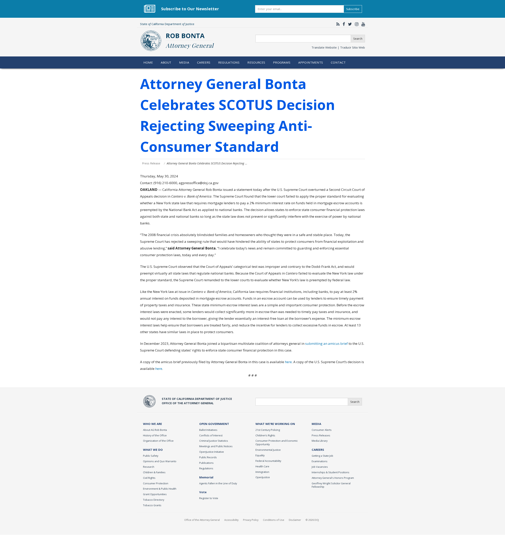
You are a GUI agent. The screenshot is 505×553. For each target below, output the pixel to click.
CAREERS (318, 450)
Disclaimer (295, 520)
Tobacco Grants (152, 505)
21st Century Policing (267, 430)
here (288, 362)
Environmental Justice (268, 450)
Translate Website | (338, 47)
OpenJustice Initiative (211, 452)
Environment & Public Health (159, 488)
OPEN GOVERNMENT (214, 424)
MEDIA (316, 424)
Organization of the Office (158, 440)
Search (357, 38)
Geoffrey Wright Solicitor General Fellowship (331, 485)
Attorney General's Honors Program (333, 478)
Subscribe (352, 9)
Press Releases (321, 435)
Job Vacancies (320, 467)
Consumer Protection (155, 483)
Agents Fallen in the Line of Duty (218, 483)
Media (184, 62)
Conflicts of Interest (211, 435)
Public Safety (150, 455)
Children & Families (154, 472)
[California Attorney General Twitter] (349, 24)
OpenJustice (262, 477)
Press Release (151, 163)
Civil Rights (149, 478)
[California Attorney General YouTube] (362, 24)
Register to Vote (208, 498)
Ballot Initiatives (208, 430)
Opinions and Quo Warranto (159, 461)
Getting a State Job (322, 455)
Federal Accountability (268, 461)
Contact (338, 62)
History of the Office (155, 435)
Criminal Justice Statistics (213, 440)
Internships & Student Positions (330, 472)
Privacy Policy (250, 520)
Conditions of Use (273, 520)
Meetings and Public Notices (216, 446)
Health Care (262, 466)
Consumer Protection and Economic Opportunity (276, 442)
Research (148, 467)
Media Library (319, 440)
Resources (256, 62)
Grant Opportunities (155, 494)
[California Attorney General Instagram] (355, 24)
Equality (260, 455)
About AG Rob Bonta (155, 430)
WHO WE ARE (152, 424)
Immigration (262, 472)
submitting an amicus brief (326, 343)
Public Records (208, 457)
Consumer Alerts (322, 430)
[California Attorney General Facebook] (343, 24)
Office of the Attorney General (202, 520)
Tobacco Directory (153, 499)
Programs (281, 62)
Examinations (319, 461)
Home (148, 62)
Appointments (310, 62)
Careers (203, 62)
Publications (206, 463)
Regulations (228, 62)
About (166, 62)
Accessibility (231, 520)
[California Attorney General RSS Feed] (337, 24)
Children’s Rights (265, 435)
